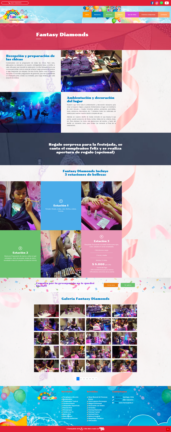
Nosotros (97, 14)
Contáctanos (111, 285)
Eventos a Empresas (148, 14)
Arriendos (91, 408)
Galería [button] (119, 14)
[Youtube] (167, 2)
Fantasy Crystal (94, 412)
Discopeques (67, 410)
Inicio (88, 14)
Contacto (164, 14)
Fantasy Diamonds (95, 410)
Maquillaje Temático (95, 418)
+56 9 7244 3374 (15, 3)
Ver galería (127, 285)
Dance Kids (67, 414)
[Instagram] (156, 2)
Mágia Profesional (95, 403)
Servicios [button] (109, 14)
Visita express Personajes (97, 401)
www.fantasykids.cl (126, 403)
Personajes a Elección (70, 397)
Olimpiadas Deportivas (71, 406)
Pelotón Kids (67, 408)
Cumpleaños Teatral (70, 401)
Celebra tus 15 (68, 412)
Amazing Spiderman (70, 418)
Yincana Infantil (69, 403)
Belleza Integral (94, 416)
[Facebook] (152, 2)
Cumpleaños (67, 399)
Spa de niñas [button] (132, 14)
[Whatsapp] (161, 2)
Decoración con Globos (96, 406)
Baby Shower (67, 416)
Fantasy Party (93, 414)
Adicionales (92, 421)
